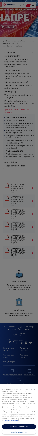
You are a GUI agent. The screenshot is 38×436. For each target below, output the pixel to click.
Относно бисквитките (11, 420)
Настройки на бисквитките (19, 432)
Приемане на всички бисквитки (19, 426)
